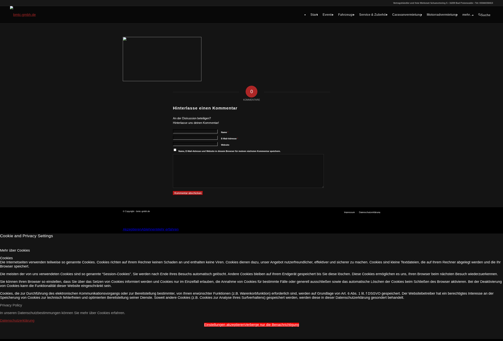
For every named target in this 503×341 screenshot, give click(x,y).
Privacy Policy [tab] (11, 305)
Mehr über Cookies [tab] (15, 250)
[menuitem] (314, 14)
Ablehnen (148, 229)
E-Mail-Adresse (229, 138)
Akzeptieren (132, 229)
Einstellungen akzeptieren (224, 325)
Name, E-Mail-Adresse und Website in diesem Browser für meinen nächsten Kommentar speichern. (229, 151)
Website (225, 145)
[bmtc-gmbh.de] (23, 14)
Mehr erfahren (167, 229)
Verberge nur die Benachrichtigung (272, 325)
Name (224, 132)
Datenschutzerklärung (17, 321)
